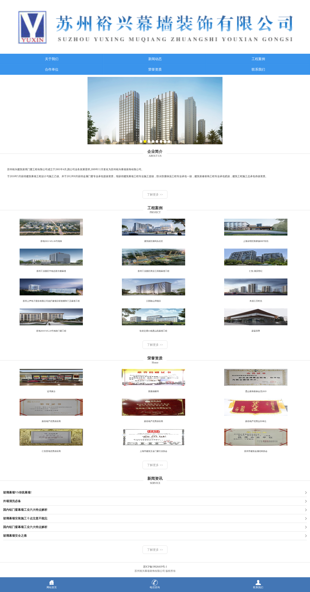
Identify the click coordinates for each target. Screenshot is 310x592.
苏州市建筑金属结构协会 (255, 451)
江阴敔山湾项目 (153, 301)
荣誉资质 (155, 69)
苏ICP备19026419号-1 (155, 566)
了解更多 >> (155, 194)
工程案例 (258, 59)
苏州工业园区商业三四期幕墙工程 (153, 271)
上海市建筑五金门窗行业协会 (153, 451)
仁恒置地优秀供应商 (51, 451)
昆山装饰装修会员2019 (255, 391)
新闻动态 (155, 59)
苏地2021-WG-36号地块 (51, 241)
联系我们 (258, 69)
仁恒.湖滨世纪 (255, 271)
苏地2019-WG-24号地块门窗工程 (51, 331)
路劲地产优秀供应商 (51, 421)
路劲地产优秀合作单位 (255, 421)
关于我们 (51, 59)
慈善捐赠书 (153, 391)
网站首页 (52, 587)
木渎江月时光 (255, 301)
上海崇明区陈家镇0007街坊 (255, 241)
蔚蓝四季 (256, 331)
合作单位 (51, 69)
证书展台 (51, 391)
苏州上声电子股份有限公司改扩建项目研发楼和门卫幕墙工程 (51, 301)
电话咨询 (155, 587)
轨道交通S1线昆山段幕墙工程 (153, 331)
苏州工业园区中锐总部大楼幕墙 (51, 271)
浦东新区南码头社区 (153, 241)
